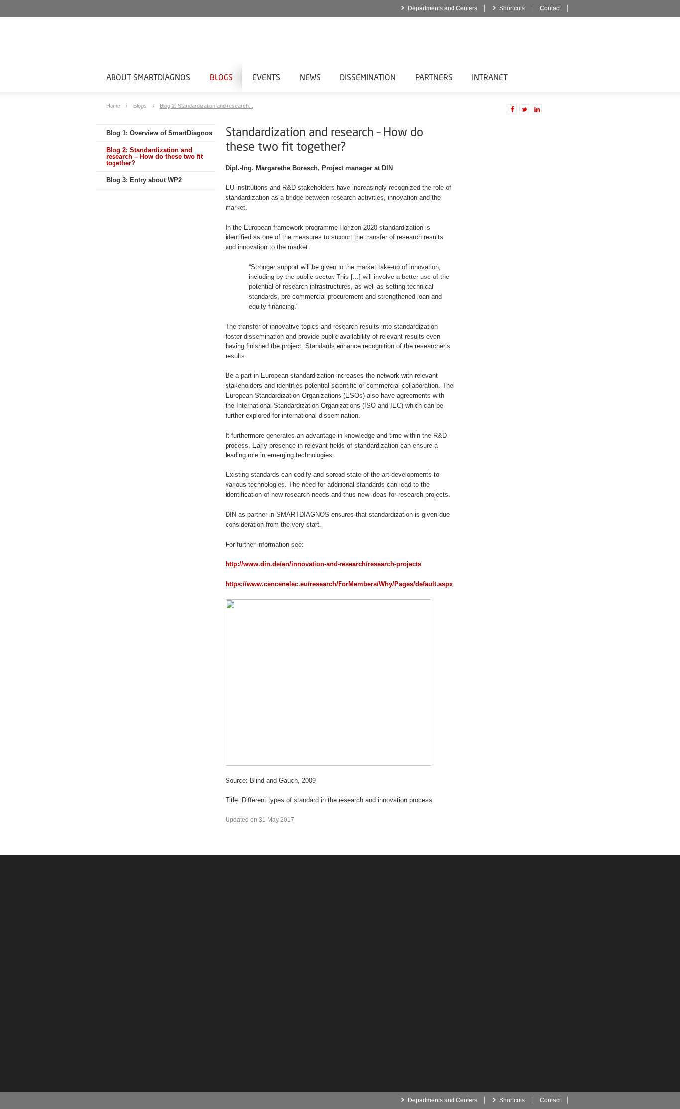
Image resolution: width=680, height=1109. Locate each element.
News (310, 77)
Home (114, 106)
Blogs (221, 77)
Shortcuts (512, 8)
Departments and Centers (442, 8)
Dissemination (368, 77)
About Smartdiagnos (148, 77)
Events (266, 77)
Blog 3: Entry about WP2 (144, 180)
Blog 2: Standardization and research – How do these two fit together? (154, 156)
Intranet (490, 77)
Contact (550, 8)
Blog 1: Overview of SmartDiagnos (159, 133)
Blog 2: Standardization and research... (206, 106)
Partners (434, 77)
